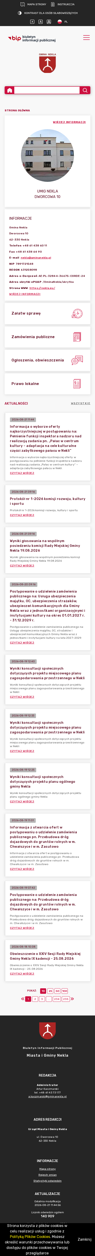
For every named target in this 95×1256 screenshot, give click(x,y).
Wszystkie (81, 403)
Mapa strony (36, 4)
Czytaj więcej (22, 473)
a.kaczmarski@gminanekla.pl (47, 1096)
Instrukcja (66, 4)
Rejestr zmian (48, 1174)
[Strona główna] (9, 90)
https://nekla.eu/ (42, 288)
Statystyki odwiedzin (47, 1180)
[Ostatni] (72, 999)
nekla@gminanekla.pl (36, 257)
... (49, 999)
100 (64, 991)
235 (65, 999)
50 (57, 991)
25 (50, 991)
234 (56, 999)
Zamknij (85, 1239)
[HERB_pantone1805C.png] (47, 63)
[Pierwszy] (23, 999)
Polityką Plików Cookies (30, 1237)
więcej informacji (69, 122)
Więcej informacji (25, 294)
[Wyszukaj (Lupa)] (85, 90)
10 (43, 991)
